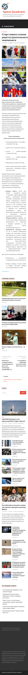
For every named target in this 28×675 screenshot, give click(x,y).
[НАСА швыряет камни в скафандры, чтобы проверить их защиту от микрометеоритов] (6, 473)
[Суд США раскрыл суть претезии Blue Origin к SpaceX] (6, 446)
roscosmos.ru (5, 271)
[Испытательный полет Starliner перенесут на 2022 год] (6, 464)
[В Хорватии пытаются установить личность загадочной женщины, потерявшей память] (6, 567)
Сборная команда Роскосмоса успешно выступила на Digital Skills (14, 323)
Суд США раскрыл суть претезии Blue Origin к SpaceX (17, 442)
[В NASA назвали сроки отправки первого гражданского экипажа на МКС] (6, 454)
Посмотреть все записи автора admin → (12, 380)
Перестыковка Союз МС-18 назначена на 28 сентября (18, 480)
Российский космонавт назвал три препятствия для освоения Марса (14, 507)
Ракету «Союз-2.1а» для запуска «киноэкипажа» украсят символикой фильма (12, 602)
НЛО (3, 503)
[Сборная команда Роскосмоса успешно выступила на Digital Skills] (14, 321)
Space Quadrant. (14, 12)
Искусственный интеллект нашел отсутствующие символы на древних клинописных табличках (18, 553)
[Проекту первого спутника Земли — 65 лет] (14, 345)
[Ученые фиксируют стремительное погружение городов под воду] (6, 577)
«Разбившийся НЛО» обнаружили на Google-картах (19, 542)
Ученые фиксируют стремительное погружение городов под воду (18, 575)
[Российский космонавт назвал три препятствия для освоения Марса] (14, 502)
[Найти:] (14, 392)
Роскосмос (4, 31)
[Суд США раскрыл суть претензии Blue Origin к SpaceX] (14, 415)
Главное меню (9, 26)
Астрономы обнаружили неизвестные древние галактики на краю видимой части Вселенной (19, 531)
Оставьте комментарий (18, 42)
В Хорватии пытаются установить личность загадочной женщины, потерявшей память (19, 565)
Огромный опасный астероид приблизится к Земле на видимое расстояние (12, 595)
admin (10, 42)
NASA (3, 417)
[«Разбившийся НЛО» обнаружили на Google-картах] (6, 545)
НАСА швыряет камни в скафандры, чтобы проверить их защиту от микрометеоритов (18, 470)
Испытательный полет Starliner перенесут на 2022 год (19, 461)
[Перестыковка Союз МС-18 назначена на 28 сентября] (6, 483)
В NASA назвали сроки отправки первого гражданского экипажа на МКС (19, 452)
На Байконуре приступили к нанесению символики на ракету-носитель (14, 299)
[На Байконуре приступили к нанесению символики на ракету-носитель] (14, 296)
